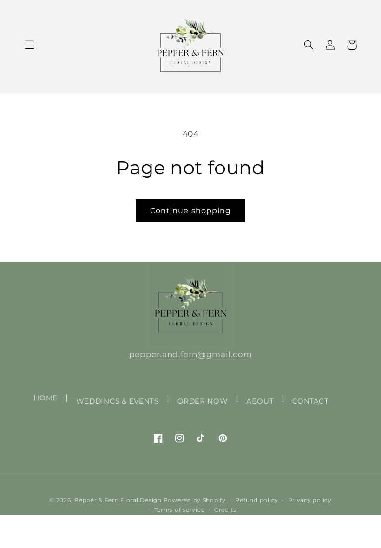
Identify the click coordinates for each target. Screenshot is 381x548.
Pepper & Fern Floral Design (118, 500)
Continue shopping (190, 210)
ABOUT (260, 401)
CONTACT (310, 401)
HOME (45, 398)
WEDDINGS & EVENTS (117, 401)
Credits (225, 510)
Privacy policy (310, 500)
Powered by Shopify (195, 500)
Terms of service (179, 510)
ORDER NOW (202, 401)
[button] (29, 45)
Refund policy (256, 500)
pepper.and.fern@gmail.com (190, 354)
